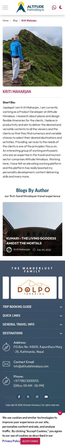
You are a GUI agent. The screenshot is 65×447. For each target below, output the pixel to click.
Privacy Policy (11, 441)
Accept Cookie (30, 441)
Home (5, 20)
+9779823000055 (54, 7)
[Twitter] (28, 396)
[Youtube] (46, 396)
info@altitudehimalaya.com (31, 366)
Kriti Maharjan (28, 20)
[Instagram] (37, 396)
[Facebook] (19, 396)
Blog (15, 20)
